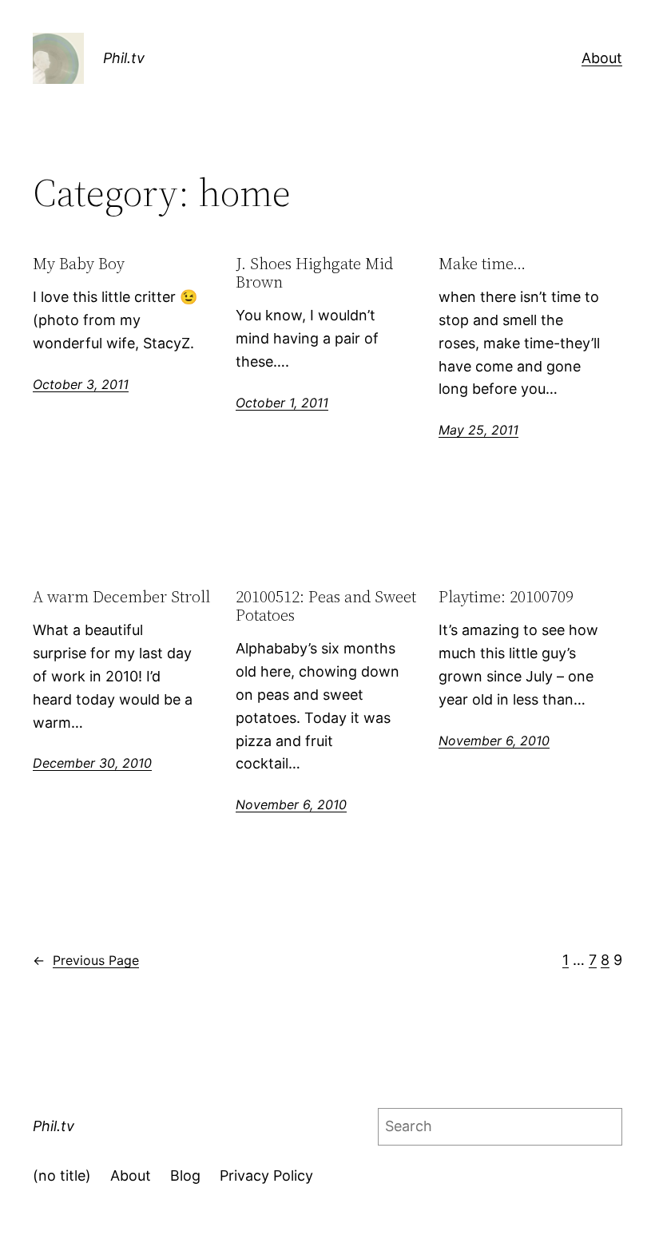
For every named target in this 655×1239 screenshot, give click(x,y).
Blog (185, 1175)
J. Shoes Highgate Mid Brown (314, 273)
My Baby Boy (79, 264)
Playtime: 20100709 (506, 597)
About (602, 58)
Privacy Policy (266, 1175)
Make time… (482, 264)
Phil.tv (124, 58)
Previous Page (86, 960)
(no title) (62, 1175)
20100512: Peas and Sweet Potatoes (326, 606)
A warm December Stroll (121, 597)
